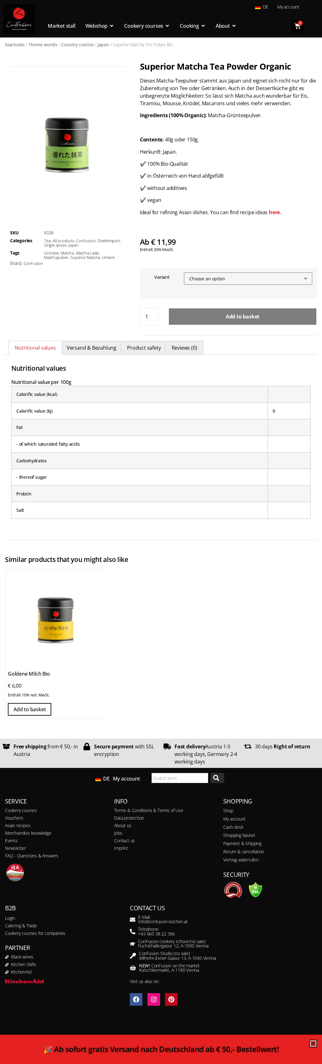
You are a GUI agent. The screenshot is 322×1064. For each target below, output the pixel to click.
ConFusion (85, 240)
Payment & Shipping (242, 843)
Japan (103, 45)
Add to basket (242, 316)
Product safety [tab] (144, 347)
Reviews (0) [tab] (184, 347)
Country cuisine (77, 45)
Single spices (55, 245)
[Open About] (233, 26)
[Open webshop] (111, 26)
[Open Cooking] (203, 26)
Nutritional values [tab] (35, 347)
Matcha (67, 253)
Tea (47, 240)
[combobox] (180, 778)
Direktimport (108, 240)
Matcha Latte (87, 253)
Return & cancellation (243, 852)
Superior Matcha (85, 257)
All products (63, 240)
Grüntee (51, 253)
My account (288, 7)
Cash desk (233, 827)
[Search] (217, 778)
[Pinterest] (171, 999)
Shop (228, 811)
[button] (14, 1050)
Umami (108, 257)
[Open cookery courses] (167, 26)
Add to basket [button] (30, 709)
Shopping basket (239, 835)
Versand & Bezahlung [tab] (91, 347)
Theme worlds (43, 45)
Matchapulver (56, 257)
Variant (161, 277)
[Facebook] (136, 999)
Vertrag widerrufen (240, 860)
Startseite (15, 45)
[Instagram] (153, 999)
